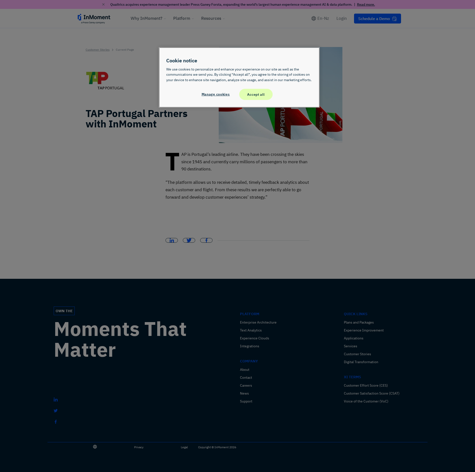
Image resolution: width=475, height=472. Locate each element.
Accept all (255, 94)
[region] (239, 77)
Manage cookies (216, 94)
